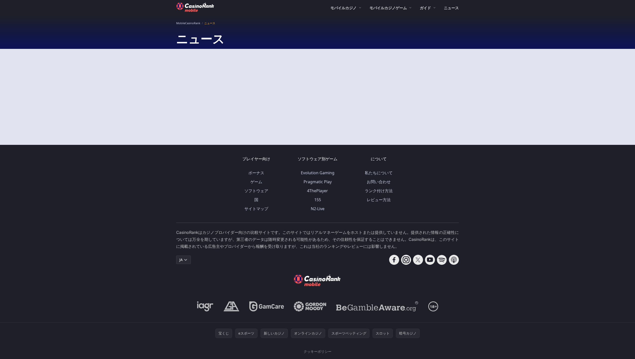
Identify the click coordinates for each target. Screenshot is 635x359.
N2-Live (317, 208)
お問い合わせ (379, 181)
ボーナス (256, 173)
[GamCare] (266, 306)
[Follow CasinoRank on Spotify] (442, 260)
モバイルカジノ (343, 7)
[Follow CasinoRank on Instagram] (406, 260)
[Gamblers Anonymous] (231, 306)
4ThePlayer (317, 190)
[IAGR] (205, 306)
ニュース (451, 7)
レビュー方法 (379, 199)
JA (181, 259)
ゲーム (256, 181)
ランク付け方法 (379, 190)
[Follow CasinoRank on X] (418, 260)
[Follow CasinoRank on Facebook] (394, 260)
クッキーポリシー (317, 351)
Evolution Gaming (317, 173)
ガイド (425, 7)
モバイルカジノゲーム (388, 7)
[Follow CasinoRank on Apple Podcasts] (454, 260)
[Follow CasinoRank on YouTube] (430, 260)
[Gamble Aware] (377, 306)
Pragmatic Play (318, 181)
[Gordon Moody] (310, 306)
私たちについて (379, 173)
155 (317, 199)
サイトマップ (256, 208)
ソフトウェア (256, 190)
